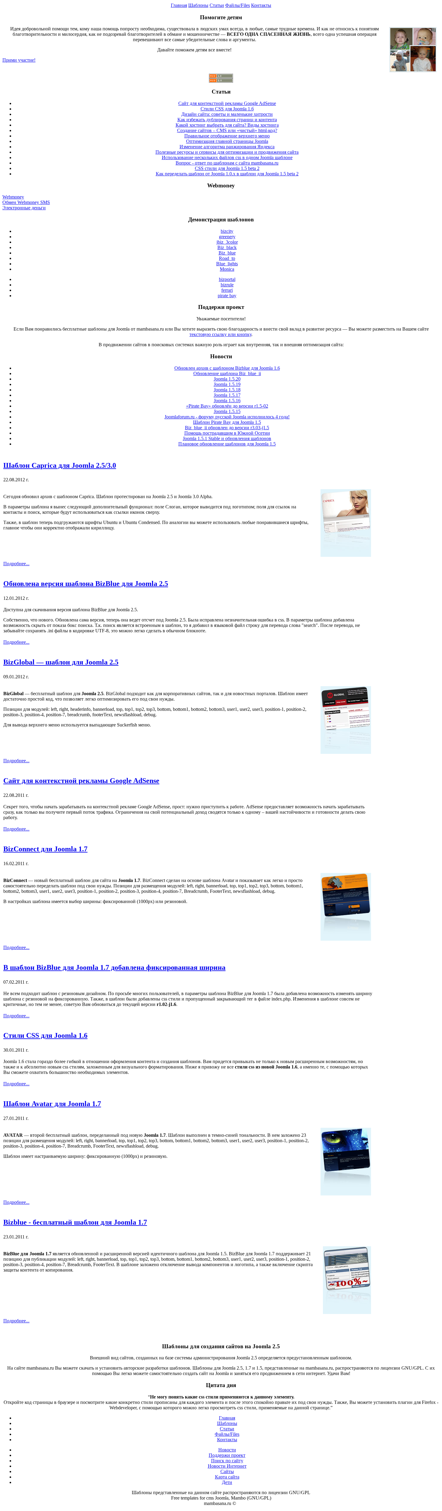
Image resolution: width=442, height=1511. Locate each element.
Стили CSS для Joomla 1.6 (227, 108)
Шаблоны (198, 5)
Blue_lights (227, 263)
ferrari (227, 290)
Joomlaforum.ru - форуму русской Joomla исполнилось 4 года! (227, 416)
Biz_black (227, 247)
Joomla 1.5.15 (227, 411)
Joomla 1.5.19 (227, 384)
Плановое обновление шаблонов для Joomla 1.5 (227, 443)
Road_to (227, 258)
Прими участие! (18, 60)
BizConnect (15, 880)
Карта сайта (227, 1476)
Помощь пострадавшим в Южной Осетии (227, 433)
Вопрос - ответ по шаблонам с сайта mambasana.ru (227, 162)
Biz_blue (227, 252)
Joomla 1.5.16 (227, 400)
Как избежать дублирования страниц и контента (227, 119)
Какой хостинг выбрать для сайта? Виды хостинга (227, 125)
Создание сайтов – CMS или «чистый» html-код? (227, 130)
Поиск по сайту (227, 1460)
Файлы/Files (237, 5)
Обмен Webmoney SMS (26, 202)
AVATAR (13, 1135)
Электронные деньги (24, 207)
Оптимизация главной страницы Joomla (227, 141)
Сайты (227, 1471)
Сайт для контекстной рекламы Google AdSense (227, 103)
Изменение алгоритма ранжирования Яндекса (227, 146)
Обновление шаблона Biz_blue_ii (227, 373)
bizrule (227, 284)
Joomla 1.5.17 (227, 395)
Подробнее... (16, 563)
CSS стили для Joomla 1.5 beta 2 (227, 168)
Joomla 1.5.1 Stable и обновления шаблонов (227, 438)
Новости (227, 1449)
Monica (227, 269)
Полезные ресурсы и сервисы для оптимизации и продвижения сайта (227, 152)
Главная (179, 5)
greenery (227, 236)
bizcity (227, 231)
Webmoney (13, 196)
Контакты (261, 5)
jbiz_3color (227, 242)
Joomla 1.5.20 (227, 378)
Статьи (217, 5)
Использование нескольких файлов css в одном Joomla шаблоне (227, 157)
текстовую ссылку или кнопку (220, 334)
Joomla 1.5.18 (227, 389)
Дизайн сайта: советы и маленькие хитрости (227, 114)
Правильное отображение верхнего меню (227, 135)
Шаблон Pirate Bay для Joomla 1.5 (227, 422)
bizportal (227, 279)
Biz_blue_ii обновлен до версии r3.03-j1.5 (227, 427)
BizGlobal (13, 693)
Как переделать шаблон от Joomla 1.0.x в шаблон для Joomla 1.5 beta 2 (227, 173)
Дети (227, 1482)
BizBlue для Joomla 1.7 (27, 1253)
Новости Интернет (227, 1466)
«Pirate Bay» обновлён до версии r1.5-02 (227, 406)
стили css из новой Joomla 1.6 (266, 1066)
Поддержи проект (227, 1455)
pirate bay (227, 295)
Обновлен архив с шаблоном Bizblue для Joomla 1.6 (227, 368)
